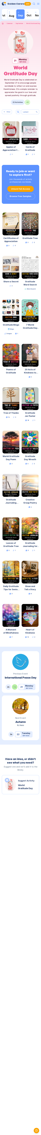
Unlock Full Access (20, 189)
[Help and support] (36, 1130)
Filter (8, 112)
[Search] (34, 4)
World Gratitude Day (33, 23)
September (19, 23)
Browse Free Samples (20, 196)
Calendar (10, 23)
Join (27, 4)
